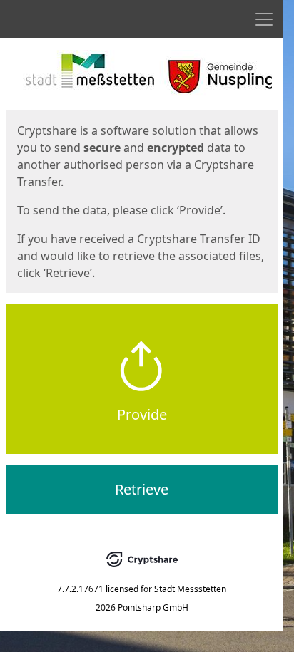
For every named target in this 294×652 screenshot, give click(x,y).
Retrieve (141, 489)
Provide (142, 414)
